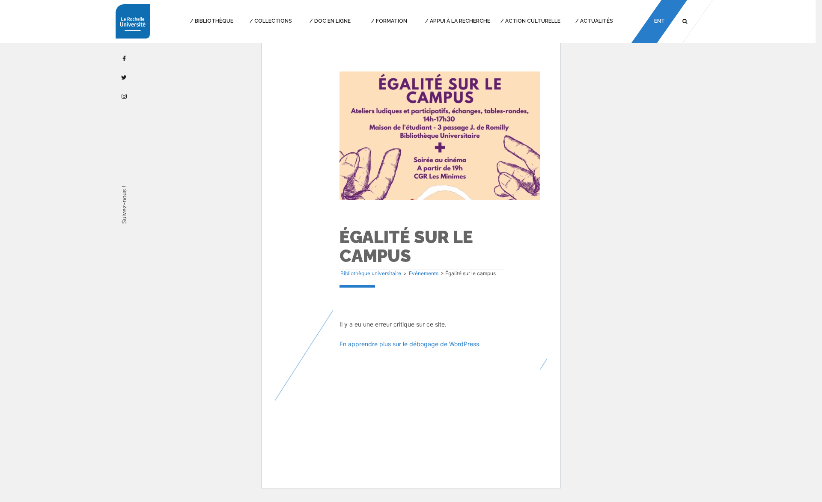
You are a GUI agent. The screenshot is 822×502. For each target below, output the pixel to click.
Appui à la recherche (460, 21)
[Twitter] (124, 77)
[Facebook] (124, 58)
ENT (659, 21)
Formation (391, 21)
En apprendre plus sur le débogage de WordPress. (410, 344)
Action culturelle (532, 21)
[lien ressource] (440, 138)
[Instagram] (124, 96)
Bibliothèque (214, 21)
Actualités (596, 21)
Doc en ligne (332, 21)
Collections (273, 21)
